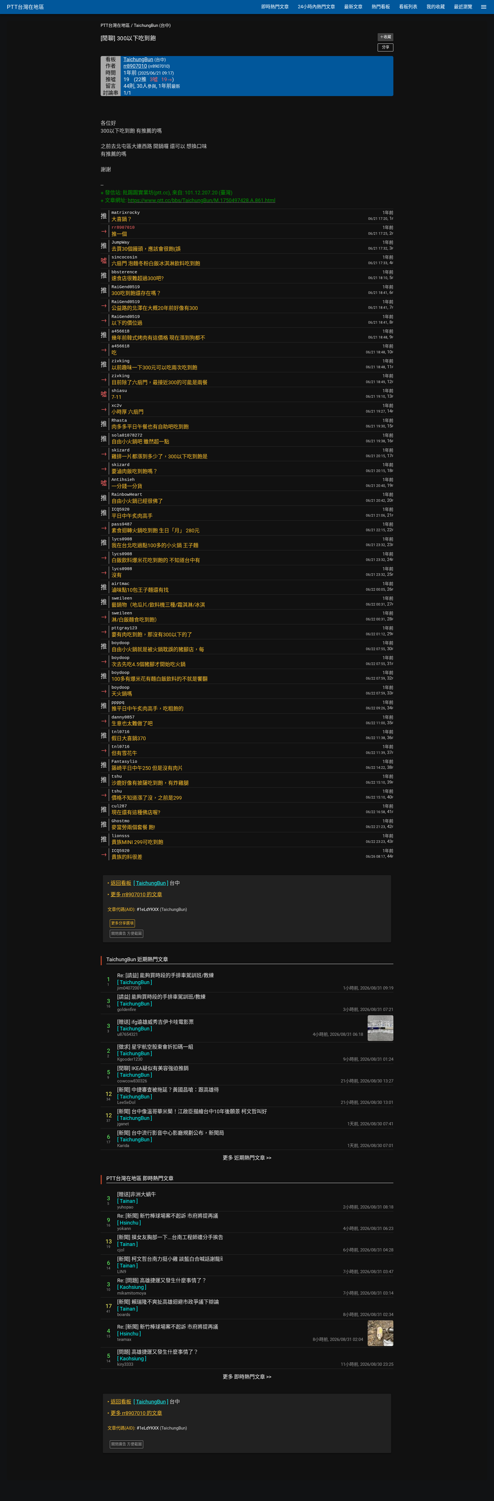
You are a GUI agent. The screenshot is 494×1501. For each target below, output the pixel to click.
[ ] (134, 982)
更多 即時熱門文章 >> (247, 1377)
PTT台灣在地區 (115, 25)
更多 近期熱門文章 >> (247, 1158)
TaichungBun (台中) (152, 25)
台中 (143, 883)
